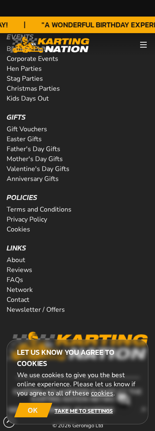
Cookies (18, 229)
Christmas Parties (33, 88)
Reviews (19, 269)
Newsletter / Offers (36, 309)
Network (20, 289)
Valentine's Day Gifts (38, 168)
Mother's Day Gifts (35, 159)
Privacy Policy (27, 219)
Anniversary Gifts (33, 178)
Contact (18, 299)
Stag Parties (25, 78)
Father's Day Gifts (33, 149)
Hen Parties (24, 68)
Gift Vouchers (27, 129)
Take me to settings (84, 410)
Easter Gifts (24, 139)
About (16, 260)
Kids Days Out (28, 98)
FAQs (15, 279)
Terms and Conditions (39, 209)
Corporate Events (32, 58)
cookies (102, 393)
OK (33, 410)
